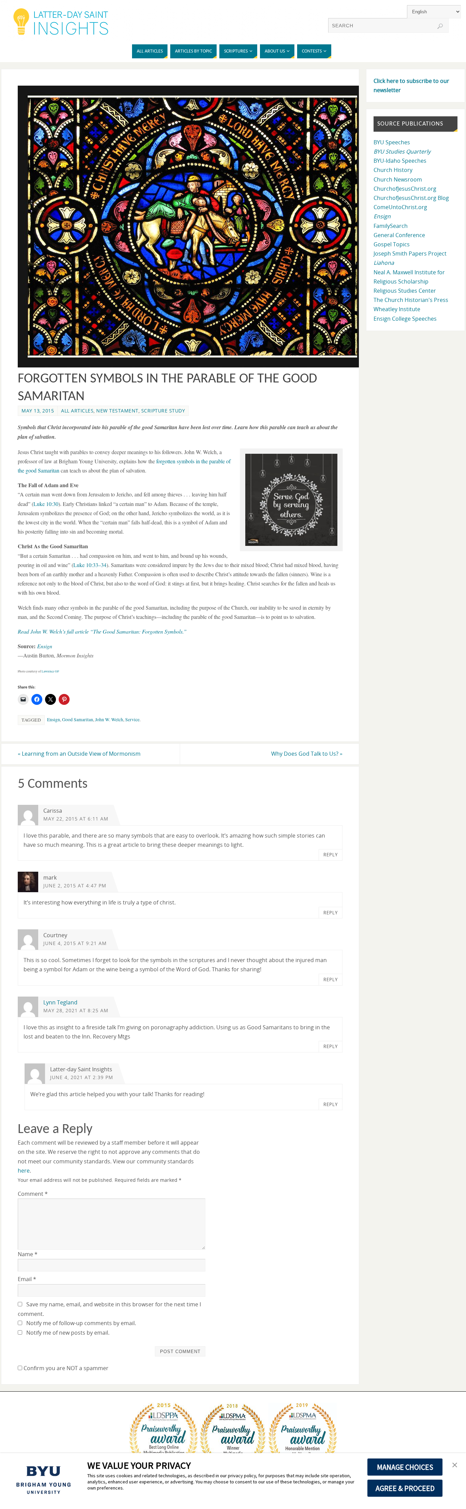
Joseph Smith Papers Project (410, 253)
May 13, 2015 (37, 410)
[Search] (440, 26)
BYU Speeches (392, 142)
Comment (33, 1194)
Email (27, 1279)
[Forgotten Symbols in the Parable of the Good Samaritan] (192, 365)
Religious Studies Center (405, 290)
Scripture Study (163, 410)
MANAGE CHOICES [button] (405, 1467)
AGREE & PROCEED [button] (405, 1488)
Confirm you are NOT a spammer (65, 1368)
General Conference (399, 235)
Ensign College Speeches (405, 318)
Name (28, 1254)
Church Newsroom (398, 179)
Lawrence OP (50, 671)
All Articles (77, 410)
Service (132, 719)
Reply (330, 855)
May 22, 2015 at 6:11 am (75, 818)
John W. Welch (109, 719)
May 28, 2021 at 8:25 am (75, 1010)
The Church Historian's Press (411, 300)
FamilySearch (391, 226)
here (24, 1170)
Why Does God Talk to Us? (307, 753)
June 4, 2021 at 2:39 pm (81, 1077)
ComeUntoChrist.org (400, 207)
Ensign (53, 719)
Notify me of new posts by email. (68, 1332)
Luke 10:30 (45, 503)
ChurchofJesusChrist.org (405, 188)
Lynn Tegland (60, 1002)
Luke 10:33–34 (89, 564)
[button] (291, 500)
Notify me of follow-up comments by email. (81, 1323)
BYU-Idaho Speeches (400, 160)
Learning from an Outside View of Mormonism (79, 753)
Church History (393, 170)
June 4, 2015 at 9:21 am (75, 943)
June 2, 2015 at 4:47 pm (74, 885)
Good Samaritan (77, 719)
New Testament (117, 410)
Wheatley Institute (397, 309)
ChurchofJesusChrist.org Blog (411, 198)
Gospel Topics (392, 244)
